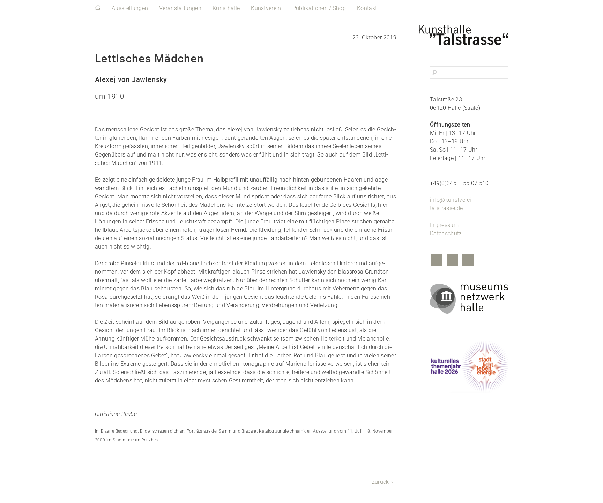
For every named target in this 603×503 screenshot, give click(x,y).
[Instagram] (452, 260)
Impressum (444, 225)
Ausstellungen (130, 8)
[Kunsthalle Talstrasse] (469, 33)
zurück (380, 482)
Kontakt (367, 8)
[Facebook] (437, 260)
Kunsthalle (226, 8)
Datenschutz (446, 233)
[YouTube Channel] (468, 260)
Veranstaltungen (180, 8)
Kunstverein (266, 8)
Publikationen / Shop (319, 8)
